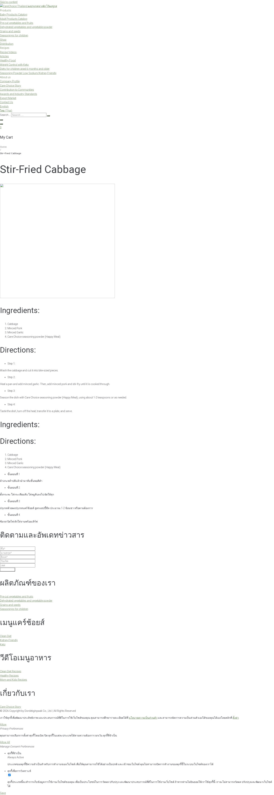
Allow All (5, 742)
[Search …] (1, 119)
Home (3, 146)
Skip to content (9, 2)
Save (3, 792)
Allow (3, 724)
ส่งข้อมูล (7, 570)
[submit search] (48, 115)
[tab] (137, 425)
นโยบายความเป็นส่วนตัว (143, 717)
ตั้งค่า (236, 717)
